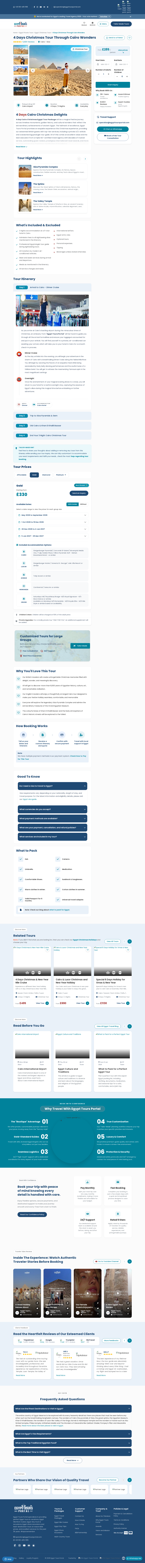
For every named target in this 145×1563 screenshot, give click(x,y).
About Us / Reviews (103, 1516)
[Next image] (88, 70)
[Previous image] (33, 70)
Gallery (21, 1558)
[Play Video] (27, 1293)
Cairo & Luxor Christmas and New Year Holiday (71, 981)
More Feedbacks (111, 1340)
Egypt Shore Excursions (59, 1531)
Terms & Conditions (121, 1520)
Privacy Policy (119, 1524)
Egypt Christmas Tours (43, 33)
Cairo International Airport (32, 1068)
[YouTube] (41, 7)
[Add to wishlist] (129, 37)
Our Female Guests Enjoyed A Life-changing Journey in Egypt (84, 1308)
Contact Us (79, 1516)
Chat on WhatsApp (113, 129)
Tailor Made (81, 646)
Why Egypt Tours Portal (102, 1521)
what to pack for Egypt (59, 910)
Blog (14, 1558)
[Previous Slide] (124, 941)
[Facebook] (34, 7)
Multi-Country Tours (62, 1537)
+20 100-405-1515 (21, 7)
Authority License (120, 1528)
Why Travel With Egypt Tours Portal (73, 1109)
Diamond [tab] (46, 475)
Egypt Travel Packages (59, 1517)
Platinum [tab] (60, 475)
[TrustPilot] (48, 7)
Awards (98, 1526)
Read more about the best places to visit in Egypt (42, 1425)
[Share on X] (37, 1308)
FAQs (77, 1528)
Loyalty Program (32, 1558)
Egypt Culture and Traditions (68, 1070)
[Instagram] (37, 7)
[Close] (130, 16)
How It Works (80, 1520)
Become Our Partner (107, 1480)
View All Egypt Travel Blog (107, 1026)
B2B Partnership (81, 1533)
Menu (104, 24)
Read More (20, 147)
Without (83, 504)
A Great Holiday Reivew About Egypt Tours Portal (24, 1307)
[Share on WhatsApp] (37, 1314)
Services (99, 1535)
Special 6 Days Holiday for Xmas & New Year (110, 981)
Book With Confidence (72, 1104)
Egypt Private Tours (26, 33)
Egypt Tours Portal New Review (54, 1306)
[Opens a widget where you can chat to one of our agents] (8, 1559)
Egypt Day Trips (60, 1526)
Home (15, 33)
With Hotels (72, 504)
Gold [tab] (34, 475)
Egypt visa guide (30, 799)
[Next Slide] (85, 159)
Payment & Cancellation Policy (123, 1515)
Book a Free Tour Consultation (113, 136)
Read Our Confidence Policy (32, 1214)
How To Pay (79, 1524)
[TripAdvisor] (44, 7)
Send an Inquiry (79, 493)
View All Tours (112, 941)
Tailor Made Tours (121, 24)
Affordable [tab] (21, 475)
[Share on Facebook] (37, 1303)
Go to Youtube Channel (108, 1261)
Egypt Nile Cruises (61, 1522)
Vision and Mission (103, 1530)
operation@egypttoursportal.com (68, 7)
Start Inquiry (113, 85)
